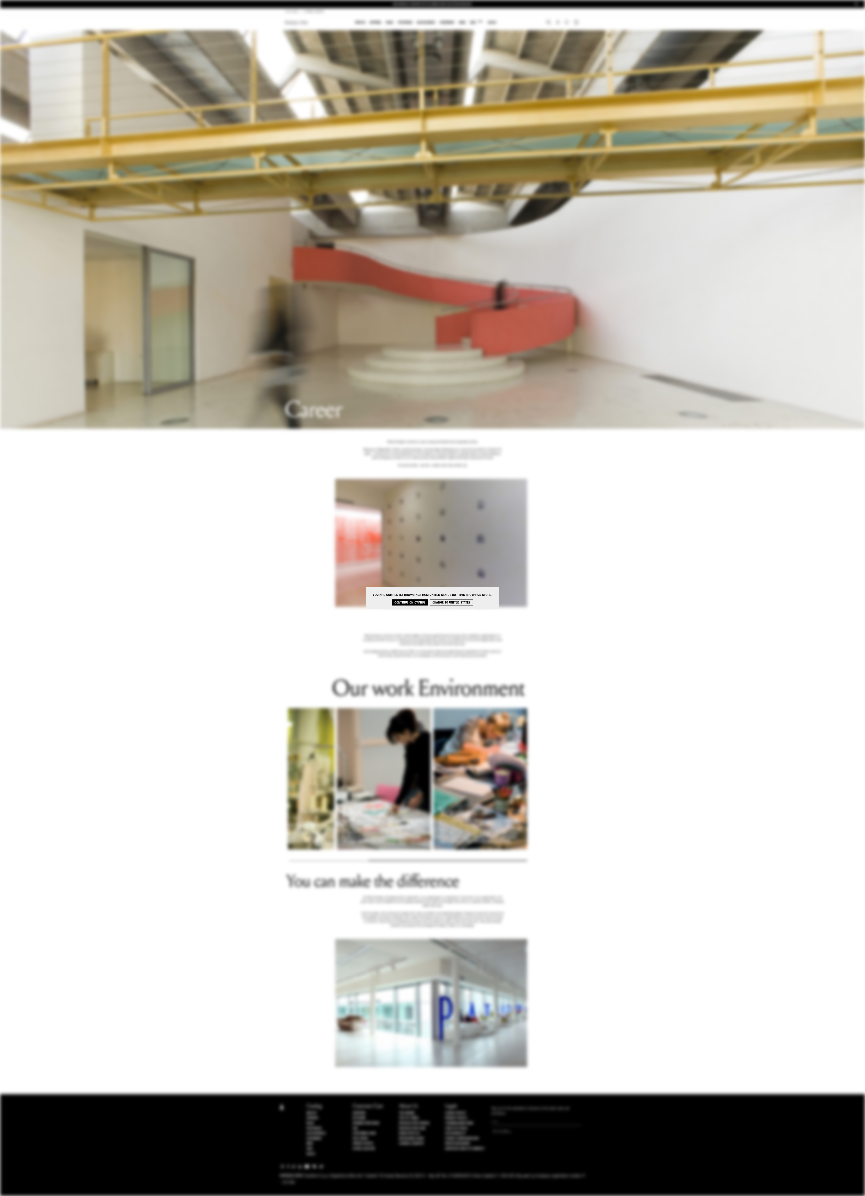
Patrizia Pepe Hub (412, 1128)
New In (360, 22)
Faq (355, 1128)
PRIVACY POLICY (456, 1118)
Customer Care (364, 1133)
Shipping (359, 1113)
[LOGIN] (557, 23)
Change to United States (451, 602)
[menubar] (426, 23)
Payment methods (366, 1123)
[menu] (426, 23)
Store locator (364, 1148)
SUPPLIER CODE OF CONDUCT (465, 1148)
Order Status (363, 1143)
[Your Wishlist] (567, 23)
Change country (411, 1143)
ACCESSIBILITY (455, 1133)
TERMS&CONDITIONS (459, 1123)
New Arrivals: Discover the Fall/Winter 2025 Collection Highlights (432, 4)
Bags (389, 22)
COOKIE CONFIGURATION (461, 1138)
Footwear (405, 22)
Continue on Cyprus (410, 602)
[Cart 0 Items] (577, 23)
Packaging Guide (411, 1138)
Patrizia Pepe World (414, 1123)
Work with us (409, 1133)
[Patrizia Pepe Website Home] (296, 23)
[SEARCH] (548, 23)
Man (462, 22)
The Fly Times (409, 1118)
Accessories (426, 22)
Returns (359, 1118)
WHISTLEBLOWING (457, 1143)
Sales (492, 22)
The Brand (407, 1113)
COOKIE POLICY (455, 1113)
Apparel (376, 22)
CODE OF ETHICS (456, 1128)
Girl (476, 22)
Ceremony (447, 22)
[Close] (856, 4)
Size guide (360, 1138)
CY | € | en (291, 12)
